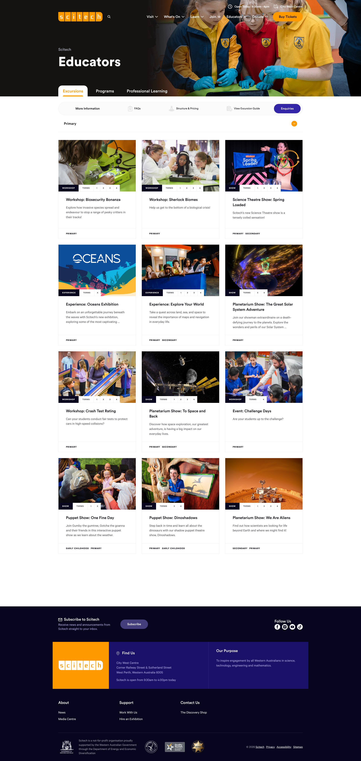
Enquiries (287, 108)
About (63, 702)
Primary (70, 123)
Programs (105, 91)
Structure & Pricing (187, 108)
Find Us (128, 653)
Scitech (64, 49)
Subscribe (134, 624)
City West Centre (291, 7)
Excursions (73, 91)
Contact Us (190, 702)
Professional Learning (147, 91)
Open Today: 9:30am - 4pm (251, 6)
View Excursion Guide (247, 108)
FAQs (137, 108)
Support (126, 702)
